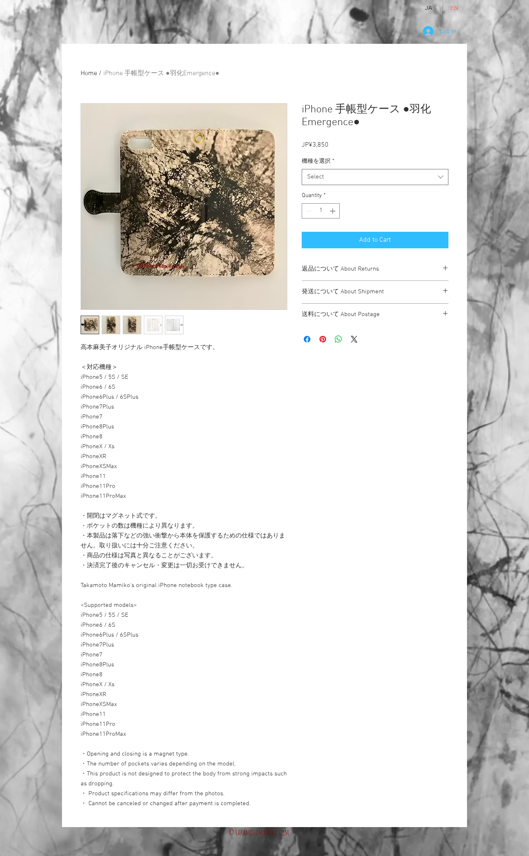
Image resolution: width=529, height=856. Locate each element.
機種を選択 (318, 161)
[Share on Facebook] (307, 339)
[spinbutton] (320, 211)
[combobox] (375, 177)
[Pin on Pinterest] (323, 339)
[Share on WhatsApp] (338, 339)
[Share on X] (354, 339)
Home (89, 73)
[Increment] (333, 211)
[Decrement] (308, 211)
